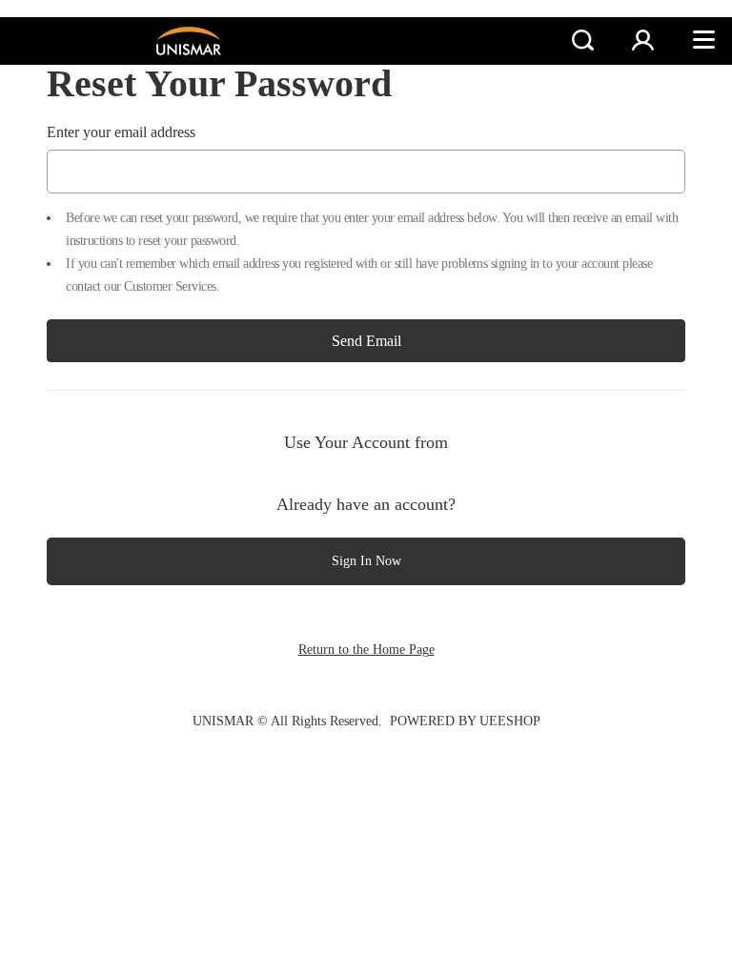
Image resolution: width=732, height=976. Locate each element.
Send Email (366, 341)
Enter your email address (121, 132)
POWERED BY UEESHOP (465, 721)
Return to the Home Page (366, 649)
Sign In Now (366, 561)
